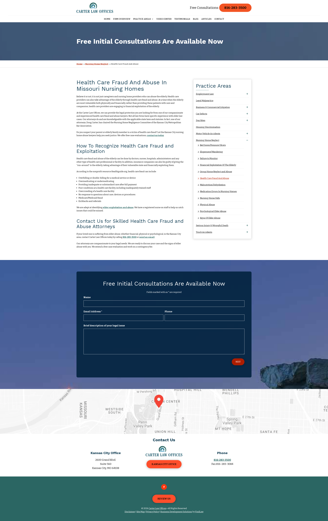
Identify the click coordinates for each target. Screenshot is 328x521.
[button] (325, 502)
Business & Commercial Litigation (213, 107)
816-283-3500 (235, 8)
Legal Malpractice (204, 100)
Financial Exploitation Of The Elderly (218, 165)
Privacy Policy (152, 512)
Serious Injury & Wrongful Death (212, 225)
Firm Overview (121, 19)
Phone (168, 311)
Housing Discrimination (208, 127)
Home (107, 19)
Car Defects (201, 113)
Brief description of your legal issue (104, 325)
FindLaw (199, 512)
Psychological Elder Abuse (213, 211)
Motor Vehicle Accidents (208, 133)
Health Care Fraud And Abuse (214, 178)
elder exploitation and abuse (118, 207)
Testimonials (182, 19)
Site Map (141, 512)
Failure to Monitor (209, 158)
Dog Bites (200, 120)
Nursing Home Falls (210, 198)
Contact (219, 19)
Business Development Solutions (176, 512)
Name (87, 297)
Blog (196, 19)
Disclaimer (130, 512)
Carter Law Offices (157, 508)
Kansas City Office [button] (164, 464)
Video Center (164, 19)
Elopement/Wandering (211, 151)
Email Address (93, 311)
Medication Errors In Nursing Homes (218, 191)
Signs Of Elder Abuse (210, 218)
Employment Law (205, 94)
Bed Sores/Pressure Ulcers (213, 145)
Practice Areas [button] (142, 19)
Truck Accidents (204, 232)
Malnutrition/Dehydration (213, 184)
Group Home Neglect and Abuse (216, 171)
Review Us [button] (164, 498)
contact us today (155, 135)
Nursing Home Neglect (207, 140)
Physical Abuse (207, 204)
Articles (206, 19)
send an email (147, 237)
